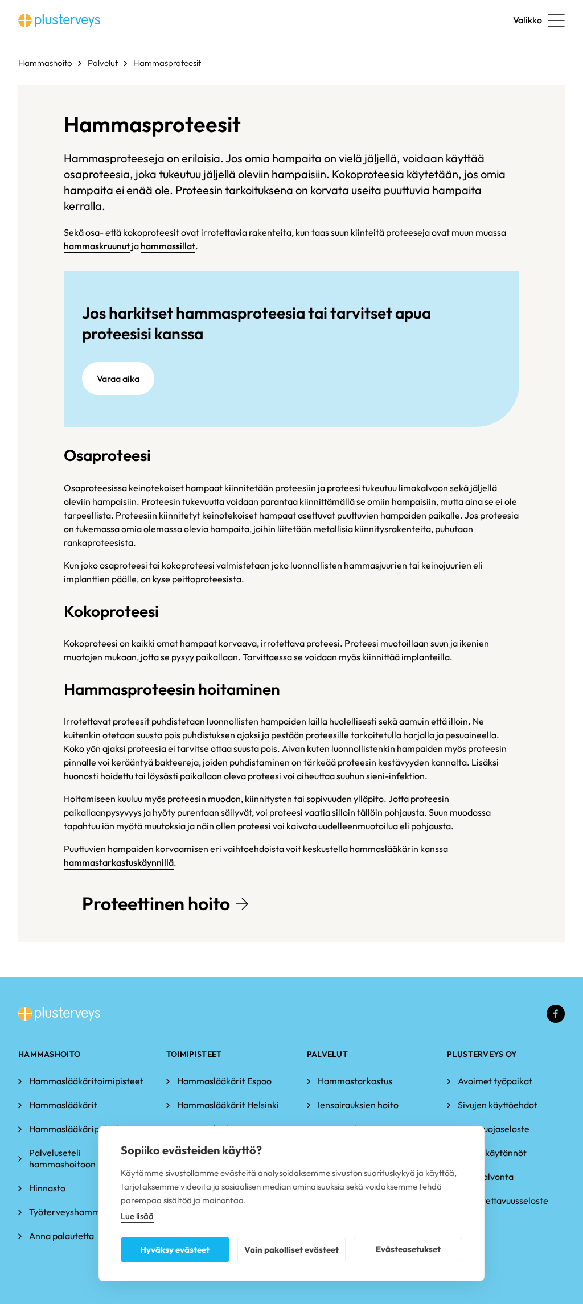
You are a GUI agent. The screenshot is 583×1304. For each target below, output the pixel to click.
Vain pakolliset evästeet (291, 1249)
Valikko (527, 20)
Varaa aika (118, 378)
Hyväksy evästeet (175, 1249)
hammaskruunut (97, 246)
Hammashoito (45, 62)
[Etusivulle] (59, 20)
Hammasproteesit (167, 62)
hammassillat (168, 246)
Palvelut (103, 62)
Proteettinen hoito (156, 903)
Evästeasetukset (408, 1249)
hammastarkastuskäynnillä (119, 862)
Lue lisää (137, 1216)
